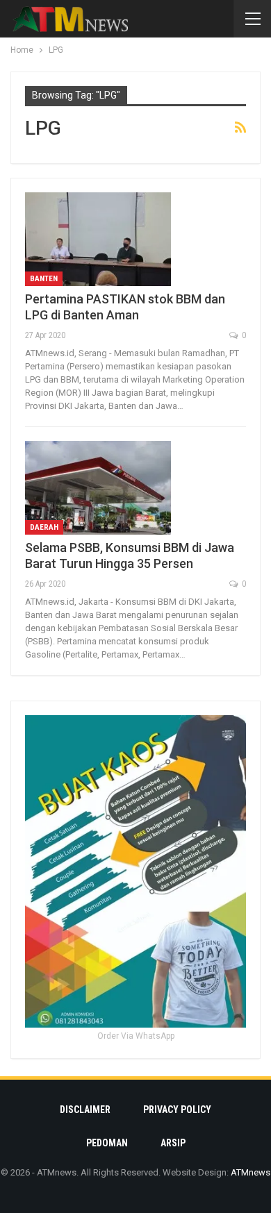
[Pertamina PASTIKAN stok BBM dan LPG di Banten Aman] (98, 238)
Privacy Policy (177, 1109)
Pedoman (107, 1142)
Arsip (173, 1142)
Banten (44, 278)
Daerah (44, 527)
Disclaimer (85, 1109)
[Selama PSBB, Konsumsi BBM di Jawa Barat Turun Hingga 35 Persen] (98, 487)
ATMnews (250, 1172)
